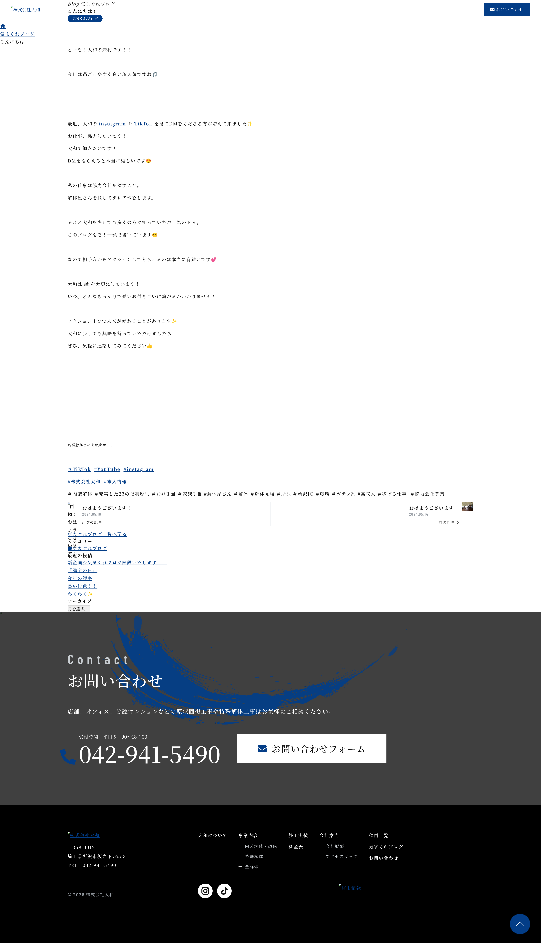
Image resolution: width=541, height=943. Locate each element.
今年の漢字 (80, 578)
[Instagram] (205, 891)
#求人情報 (115, 481)
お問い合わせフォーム (319, 748)
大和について (250, 9)
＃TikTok (79, 469)
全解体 (252, 866)
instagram (112, 123)
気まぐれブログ (459, 9)
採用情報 (389, 9)
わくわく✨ (81, 593)
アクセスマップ (342, 856)
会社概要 (335, 846)
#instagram (139, 469)
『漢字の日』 (82, 570)
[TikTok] (224, 891)
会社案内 (361, 9)
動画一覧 (423, 9)
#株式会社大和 (84, 481)
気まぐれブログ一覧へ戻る (97, 534)
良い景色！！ (82, 586)
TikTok (143, 123)
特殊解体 (254, 856)
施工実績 (310, 9)
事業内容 (283, 9)
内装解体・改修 (261, 846)
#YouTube (107, 469)
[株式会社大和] (39, 10)
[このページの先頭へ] (520, 924)
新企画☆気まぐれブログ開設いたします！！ (117, 562)
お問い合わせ (510, 9)
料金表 (336, 9)
